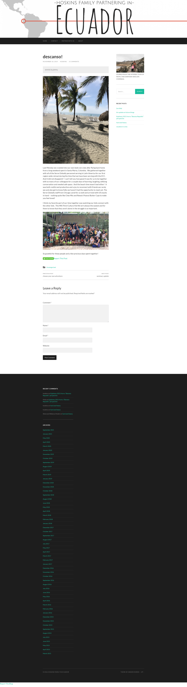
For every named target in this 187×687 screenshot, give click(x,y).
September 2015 (48, 629)
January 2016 (47, 613)
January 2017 (47, 564)
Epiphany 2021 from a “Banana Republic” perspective (130, 117)
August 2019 (47, 466)
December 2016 (48, 568)
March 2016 (47, 605)
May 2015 (46, 645)
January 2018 (47, 523)
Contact (54, 41)
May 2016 (46, 596)
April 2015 (46, 649)
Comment (47, 303)
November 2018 (48, 487)
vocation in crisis (121, 127)
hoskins (63, 61)
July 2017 (46, 544)
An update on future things (125, 112)
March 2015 (47, 653)
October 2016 (47, 576)
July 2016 (46, 588)
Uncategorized (51, 267)
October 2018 (47, 491)
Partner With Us (68, 41)
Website (46, 346)
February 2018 (48, 519)
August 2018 (47, 499)
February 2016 (48, 609)
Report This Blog (6, 684)
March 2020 (47, 446)
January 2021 (47, 434)
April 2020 (46, 442)
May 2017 (46, 548)
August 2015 (47, 633)
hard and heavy (121, 122)
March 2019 (47, 474)
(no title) (119, 108)
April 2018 (46, 511)
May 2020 (46, 438)
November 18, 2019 (50, 61)
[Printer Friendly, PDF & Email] (48, 258)
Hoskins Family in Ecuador (58, 672)
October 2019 (47, 458)
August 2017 (47, 540)
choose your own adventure (53, 275)
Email (45, 336)
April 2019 (46, 470)
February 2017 (48, 560)
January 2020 (47, 450)
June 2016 (46, 592)
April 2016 (46, 601)
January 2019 (47, 479)
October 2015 (47, 625)
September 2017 (48, 535)
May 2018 (46, 507)
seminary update (103, 275)
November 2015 (48, 621)
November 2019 (48, 454)
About (80, 41)
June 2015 (46, 641)
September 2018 (48, 495)
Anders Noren (133, 672)
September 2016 (48, 580)
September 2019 (48, 462)
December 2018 (48, 483)
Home (45, 41)
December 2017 (48, 527)
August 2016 (47, 584)
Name (45, 325)
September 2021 (48, 430)
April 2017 (46, 552)
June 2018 (46, 503)
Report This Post (60, 258)
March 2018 (47, 515)
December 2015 (48, 617)
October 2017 (47, 531)
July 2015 (46, 637)
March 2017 (47, 556)
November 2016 (48, 572)
